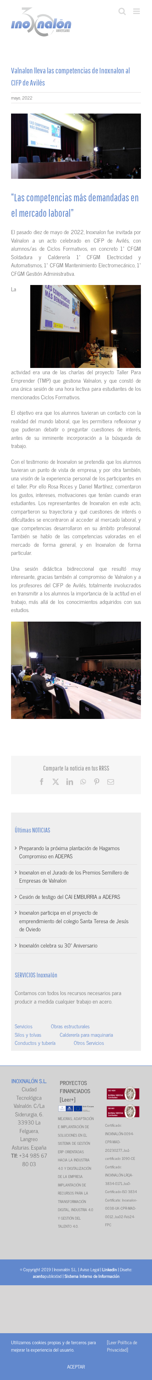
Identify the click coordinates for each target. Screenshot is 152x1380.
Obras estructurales (70, 1026)
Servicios (23, 1026)
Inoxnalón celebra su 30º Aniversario (58, 945)
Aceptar (76, 1366)
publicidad (47, 1276)
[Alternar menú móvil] (137, 11)
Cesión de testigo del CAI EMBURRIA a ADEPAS (69, 896)
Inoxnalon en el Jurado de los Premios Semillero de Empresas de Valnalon (74, 876)
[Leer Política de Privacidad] (122, 1346)
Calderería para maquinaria (86, 1034)
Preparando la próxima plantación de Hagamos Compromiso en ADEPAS (69, 852)
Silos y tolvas (28, 1034)
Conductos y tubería (35, 1042)
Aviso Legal (89, 1269)
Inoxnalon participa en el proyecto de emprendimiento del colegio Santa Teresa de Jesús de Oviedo (73, 921)
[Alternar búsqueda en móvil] (122, 11)
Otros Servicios (89, 1042)
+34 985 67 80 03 (33, 1159)
